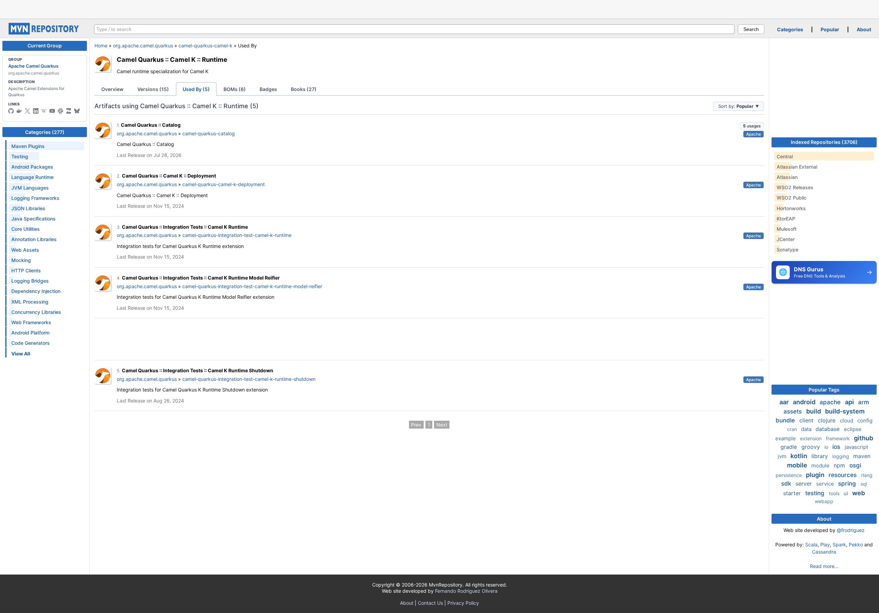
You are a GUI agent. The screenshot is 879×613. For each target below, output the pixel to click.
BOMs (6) (235, 89)
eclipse (852, 429)
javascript (856, 447)
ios (837, 446)
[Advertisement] (439, 8)
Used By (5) (196, 89)
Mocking (21, 260)
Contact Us (430, 603)
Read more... (824, 566)
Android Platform (30, 333)
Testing (19, 156)
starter (792, 493)
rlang (866, 475)
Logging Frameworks (35, 198)
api (850, 402)
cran (792, 429)
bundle (786, 420)
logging (841, 456)
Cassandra (824, 552)
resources (843, 475)
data (807, 429)
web (858, 493)
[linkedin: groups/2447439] (35, 111)
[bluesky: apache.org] (77, 111)
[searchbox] (414, 29)
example (786, 438)
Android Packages (32, 167)
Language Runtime (32, 177)
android (805, 402)
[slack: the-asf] (60, 111)
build (814, 411)
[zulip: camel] (68, 111)
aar (784, 402)
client (807, 420)
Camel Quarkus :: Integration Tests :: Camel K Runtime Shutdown (197, 370)
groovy (811, 446)
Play (825, 544)
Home (100, 45)
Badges (268, 89)
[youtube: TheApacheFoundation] (52, 111)
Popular (830, 29)
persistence (789, 475)
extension (811, 438)
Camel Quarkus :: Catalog (151, 125)
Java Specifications (33, 219)
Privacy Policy (463, 603)
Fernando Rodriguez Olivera (466, 591)
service (825, 483)
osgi (855, 465)
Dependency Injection (35, 291)
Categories (790, 29)
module (821, 465)
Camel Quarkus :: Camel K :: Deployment (169, 176)
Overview (112, 89)
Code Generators (30, 343)
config (864, 420)
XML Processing (29, 302)
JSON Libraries (28, 208)
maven (861, 456)
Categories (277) (45, 132)
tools (835, 493)
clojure (827, 420)
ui (846, 493)
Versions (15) (153, 89)
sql (863, 484)
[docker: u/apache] (19, 111)
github (863, 438)
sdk (787, 483)
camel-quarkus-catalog (208, 133)
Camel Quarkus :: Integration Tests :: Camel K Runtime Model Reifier (201, 278)
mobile (798, 465)
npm (840, 465)
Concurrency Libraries (36, 312)
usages (752, 125)
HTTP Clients (26, 270)
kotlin (799, 455)
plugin (816, 474)
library (820, 456)
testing (815, 493)
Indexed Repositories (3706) (824, 142)
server (804, 483)
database (828, 428)
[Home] (45, 33)
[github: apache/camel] (11, 111)
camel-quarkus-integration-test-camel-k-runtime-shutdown (249, 379)
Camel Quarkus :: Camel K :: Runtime (172, 59)
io (827, 447)
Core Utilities (25, 229)
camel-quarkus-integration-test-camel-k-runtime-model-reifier (252, 286)
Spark (839, 544)
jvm (783, 456)
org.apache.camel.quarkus (143, 45)
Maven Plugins (28, 146)
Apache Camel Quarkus (33, 66)
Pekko (856, 544)
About (864, 29)
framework (838, 438)
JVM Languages (30, 188)
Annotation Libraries (34, 239)
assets (793, 411)
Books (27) (304, 89)
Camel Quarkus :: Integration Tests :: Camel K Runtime (185, 227)
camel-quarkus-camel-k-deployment (223, 184)
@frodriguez (851, 530)
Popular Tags (824, 390)
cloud (847, 420)
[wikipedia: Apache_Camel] (44, 111)
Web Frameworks (31, 322)
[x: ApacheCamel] (27, 111)
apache (831, 402)
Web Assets (25, 250)
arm (863, 402)
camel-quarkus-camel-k (205, 45)
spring (848, 483)
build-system (845, 411)
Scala (811, 544)
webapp (824, 501)
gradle (789, 446)
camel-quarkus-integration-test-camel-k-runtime (237, 235)
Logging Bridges (30, 281)
